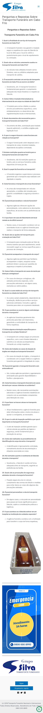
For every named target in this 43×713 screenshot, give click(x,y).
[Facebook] (18, 693)
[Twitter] (21, 693)
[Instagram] (25, 693)
